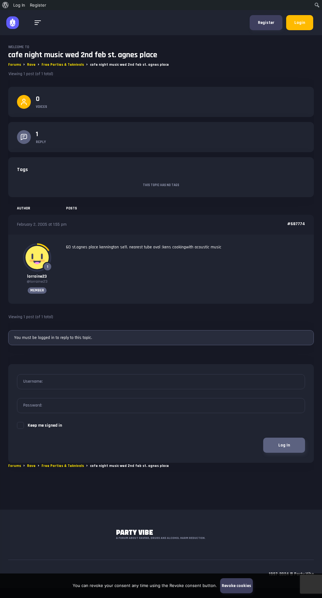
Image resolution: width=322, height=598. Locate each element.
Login (299, 22)
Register (266, 22)
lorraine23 (37, 276)
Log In (284, 445)
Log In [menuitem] (19, 5)
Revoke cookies (236, 586)
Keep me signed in (45, 425)
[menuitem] (5, 5)
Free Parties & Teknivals (63, 64)
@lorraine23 (37, 281)
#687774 (296, 224)
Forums (14, 64)
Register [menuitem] (38, 5)
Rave (31, 64)
